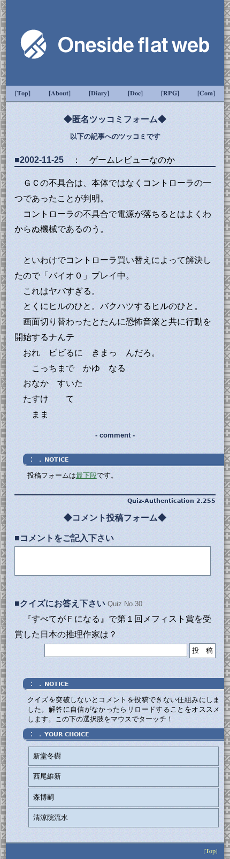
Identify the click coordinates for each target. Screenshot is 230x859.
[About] (60, 93)
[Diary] (99, 93)
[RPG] (170, 93)
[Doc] (135, 93)
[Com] (206, 93)
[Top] (22, 93)
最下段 (86, 475)
